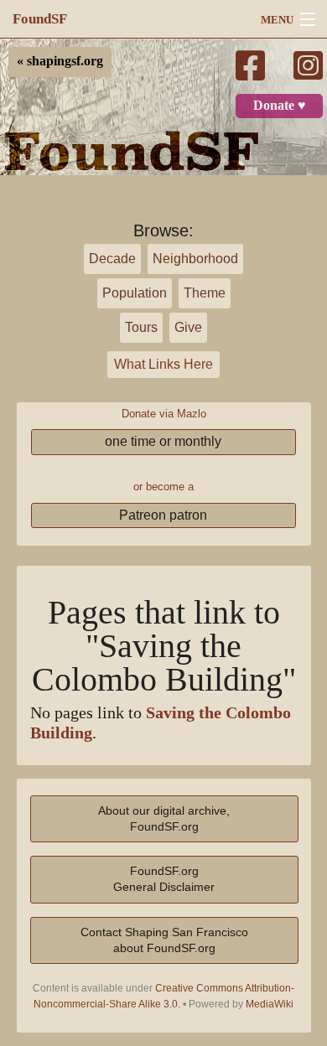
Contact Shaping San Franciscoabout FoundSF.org (164, 940)
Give (188, 327)
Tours (141, 327)
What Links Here (163, 364)
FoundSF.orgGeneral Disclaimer (164, 878)
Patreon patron (163, 515)
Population (134, 293)
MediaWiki (269, 1004)
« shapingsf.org (60, 61)
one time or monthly (163, 441)
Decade (112, 258)
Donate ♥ (279, 105)
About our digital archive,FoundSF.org (164, 818)
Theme (205, 293)
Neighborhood (195, 258)
